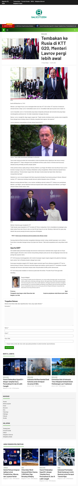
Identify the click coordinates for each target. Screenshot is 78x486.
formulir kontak (25, 1)
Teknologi (5, 412)
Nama (7, 328)
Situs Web (7, 338)
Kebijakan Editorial (39, 1)
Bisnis (59, 467)
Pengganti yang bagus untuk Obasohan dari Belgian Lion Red (22, 293)
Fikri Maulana (16, 388)
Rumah (5, 401)
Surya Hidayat (46, 62)
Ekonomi (5, 408)
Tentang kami (16, 1)
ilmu (4, 410)
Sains (22, 467)
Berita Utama (44, 33)
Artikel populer (7, 403)
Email (6, 333)
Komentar (8, 306)
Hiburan (5, 416)
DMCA (32, 1)
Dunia (4, 405)
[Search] (75, 30)
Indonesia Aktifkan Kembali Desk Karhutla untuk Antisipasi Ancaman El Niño (38, 381)
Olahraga (5, 414)
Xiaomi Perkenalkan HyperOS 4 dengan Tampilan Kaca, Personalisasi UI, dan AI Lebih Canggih (47, 26)
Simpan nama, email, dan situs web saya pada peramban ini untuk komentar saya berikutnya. (31, 344)
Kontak (5, 418)
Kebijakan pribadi (17, 3)
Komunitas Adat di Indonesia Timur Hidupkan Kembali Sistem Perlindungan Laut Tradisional (62, 381)
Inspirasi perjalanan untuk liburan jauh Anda (55, 292)
